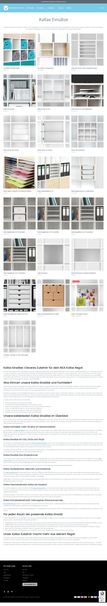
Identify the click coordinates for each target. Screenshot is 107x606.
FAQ (23, 572)
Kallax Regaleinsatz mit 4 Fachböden (14, 273)
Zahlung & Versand (28, 575)
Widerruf (24, 580)
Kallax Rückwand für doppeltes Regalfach (83, 273)
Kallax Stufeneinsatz (11, 472)
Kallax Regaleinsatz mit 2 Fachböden (48, 232)
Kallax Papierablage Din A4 (45, 191)
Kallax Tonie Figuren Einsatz (79, 314)
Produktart (51, 8)
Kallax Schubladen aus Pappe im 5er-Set (15, 314)
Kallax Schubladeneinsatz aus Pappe (48, 314)
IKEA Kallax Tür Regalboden (45, 68)
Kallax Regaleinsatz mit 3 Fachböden (82, 232)
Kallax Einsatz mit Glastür (44, 150)
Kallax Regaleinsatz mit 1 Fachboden (14, 232)
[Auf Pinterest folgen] (12, 592)
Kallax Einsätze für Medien (39, 443)
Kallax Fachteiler (19, 430)
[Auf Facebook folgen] (4, 592)
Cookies (5, 580)
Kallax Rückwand (42, 273)
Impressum (6, 578)
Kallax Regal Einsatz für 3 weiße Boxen (82, 191)
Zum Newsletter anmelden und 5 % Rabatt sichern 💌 (53, 1)
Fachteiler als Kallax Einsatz (11, 68)
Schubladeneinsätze (9, 504)
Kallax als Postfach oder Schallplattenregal (84, 68)
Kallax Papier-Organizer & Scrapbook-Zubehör (17, 191)
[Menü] (105, 592)
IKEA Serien (40, 8)
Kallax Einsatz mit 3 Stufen (11, 150)
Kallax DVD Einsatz (8, 109)
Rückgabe (25, 578)
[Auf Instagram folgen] (8, 592)
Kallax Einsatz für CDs (43, 109)
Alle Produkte (30, 8)
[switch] (102, 600)
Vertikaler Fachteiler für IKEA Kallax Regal (15, 355)
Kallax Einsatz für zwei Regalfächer (81, 109)
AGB (4, 572)
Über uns (61, 8)
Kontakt (68, 8)
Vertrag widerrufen (30, 584)
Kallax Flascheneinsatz (78, 150)
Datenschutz (7, 575)
